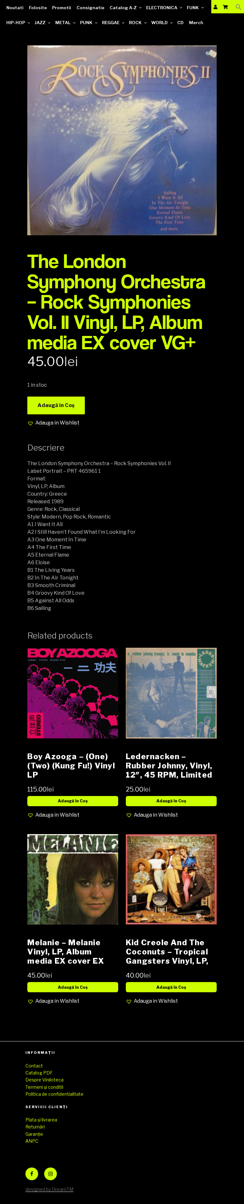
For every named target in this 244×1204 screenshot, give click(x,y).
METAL (63, 22)
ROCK (135, 22)
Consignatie (91, 7)
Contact (34, 1065)
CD (180, 22)
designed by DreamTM (49, 1189)
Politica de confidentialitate (54, 1094)
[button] (238, 7)
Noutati (15, 7)
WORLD (159, 22)
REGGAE (110, 22)
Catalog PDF (39, 1072)
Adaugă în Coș (56, 405)
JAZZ (40, 22)
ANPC (31, 1141)
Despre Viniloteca (44, 1079)
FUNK (193, 7)
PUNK (86, 22)
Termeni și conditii (44, 1087)
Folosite (38, 7)
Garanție (34, 1134)
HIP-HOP (15, 22)
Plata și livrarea (41, 1119)
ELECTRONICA (161, 7)
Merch (196, 22)
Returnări (35, 1126)
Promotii (61, 7)
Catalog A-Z (123, 7)
